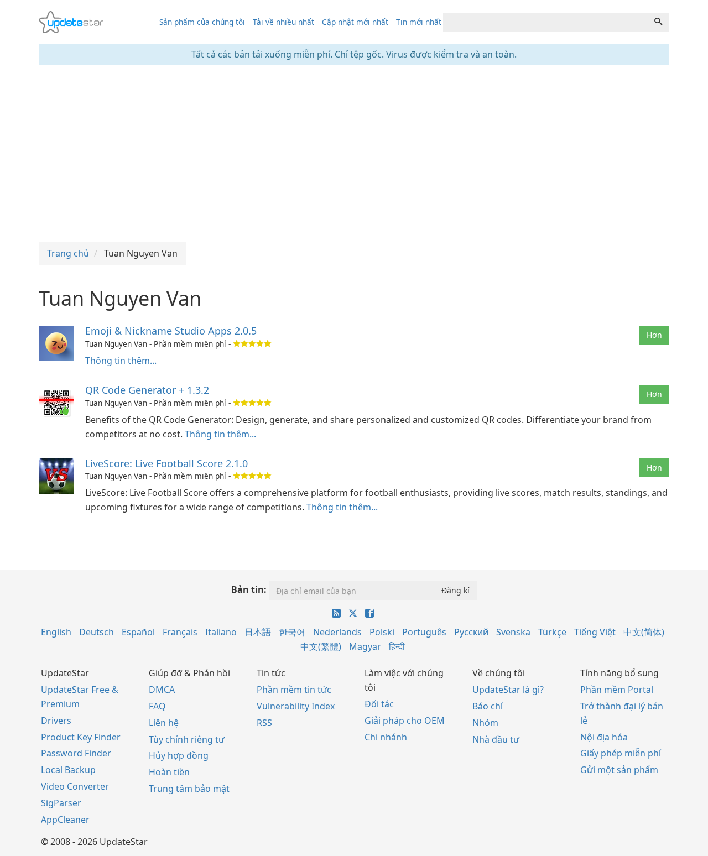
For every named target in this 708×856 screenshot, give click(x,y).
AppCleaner (65, 819)
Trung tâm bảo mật (189, 788)
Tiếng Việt (595, 632)
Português (424, 632)
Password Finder (76, 753)
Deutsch (96, 632)
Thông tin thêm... (121, 360)
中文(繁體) (320, 646)
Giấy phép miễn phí (620, 753)
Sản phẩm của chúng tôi (202, 22)
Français (180, 632)
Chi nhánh (386, 737)
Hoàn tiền (169, 772)
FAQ (157, 706)
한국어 (292, 632)
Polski (381, 632)
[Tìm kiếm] (658, 22)
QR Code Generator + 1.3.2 (147, 389)
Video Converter (75, 786)
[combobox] (545, 22)
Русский (471, 632)
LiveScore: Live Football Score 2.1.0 (166, 463)
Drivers (56, 720)
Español (138, 632)
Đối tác (379, 704)
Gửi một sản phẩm (619, 770)
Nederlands (337, 632)
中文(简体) (643, 632)
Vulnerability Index (296, 706)
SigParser (61, 803)
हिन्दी (397, 646)
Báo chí (487, 706)
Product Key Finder (81, 737)
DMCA (162, 689)
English (56, 632)
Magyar (365, 646)
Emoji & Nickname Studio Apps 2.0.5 (171, 330)
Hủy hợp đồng (179, 755)
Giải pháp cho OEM (405, 720)
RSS (264, 723)
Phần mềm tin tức (294, 689)
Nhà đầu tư (495, 739)
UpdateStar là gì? (508, 689)
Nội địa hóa (604, 737)
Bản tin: (249, 589)
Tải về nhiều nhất (283, 22)
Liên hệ (164, 723)
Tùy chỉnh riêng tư (187, 739)
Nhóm (485, 723)
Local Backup (68, 770)
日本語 (257, 632)
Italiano (221, 632)
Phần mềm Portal (616, 689)
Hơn (654, 335)
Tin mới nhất (418, 22)
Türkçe (552, 632)
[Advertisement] (354, 153)
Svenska (513, 632)
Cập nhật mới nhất (355, 22)
